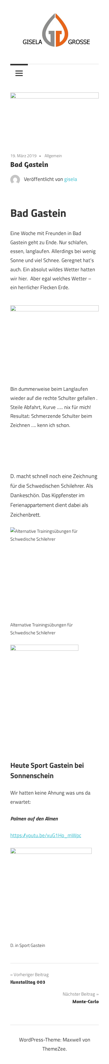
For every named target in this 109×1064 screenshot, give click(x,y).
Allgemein (53, 155)
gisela (70, 179)
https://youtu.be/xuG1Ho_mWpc (45, 835)
